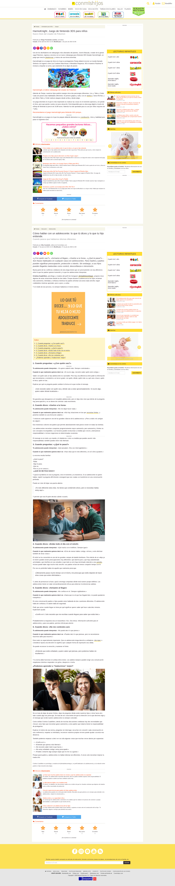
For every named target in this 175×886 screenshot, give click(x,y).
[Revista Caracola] (135, 63)
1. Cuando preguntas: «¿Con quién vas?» (50, 343)
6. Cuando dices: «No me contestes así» (50, 355)
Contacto (95, 871)
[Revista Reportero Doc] (135, 74)
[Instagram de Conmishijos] (34, 48)
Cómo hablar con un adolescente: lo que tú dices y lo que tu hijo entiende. (64, 148)
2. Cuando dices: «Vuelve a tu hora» (48, 346)
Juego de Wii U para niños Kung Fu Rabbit (55, 179)
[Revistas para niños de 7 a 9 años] (89, 14)
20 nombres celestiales (124, 157)
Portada (37, 26)
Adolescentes (52, 229)
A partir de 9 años (114, 73)
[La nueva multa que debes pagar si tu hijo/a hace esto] (111, 323)
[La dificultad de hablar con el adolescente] (37, 785)
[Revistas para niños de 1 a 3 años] (60, 14)
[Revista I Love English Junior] (135, 79)
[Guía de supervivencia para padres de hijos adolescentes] (37, 793)
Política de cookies (105, 871)
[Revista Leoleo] (135, 68)
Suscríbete (137, 171)
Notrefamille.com (66, 873)
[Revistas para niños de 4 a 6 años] (74, 14)
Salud (120, 9)
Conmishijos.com (118, 873)
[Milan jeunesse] (94, 878)
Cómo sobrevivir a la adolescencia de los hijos (56, 806)
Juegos (57, 26)
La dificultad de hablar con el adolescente (55, 782)
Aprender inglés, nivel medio (113, 85)
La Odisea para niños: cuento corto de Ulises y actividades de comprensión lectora (129, 115)
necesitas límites (92, 412)
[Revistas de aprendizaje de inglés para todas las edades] (118, 14)
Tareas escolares (107, 9)
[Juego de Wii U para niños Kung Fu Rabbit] (37, 181)
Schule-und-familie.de (106, 873)
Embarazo (52, 9)
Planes (128, 9)
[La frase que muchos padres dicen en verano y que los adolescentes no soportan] (37, 777)
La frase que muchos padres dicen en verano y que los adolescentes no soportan (67, 775)
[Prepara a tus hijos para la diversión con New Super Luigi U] (37, 158)
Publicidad (64, 871)
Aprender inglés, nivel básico (113, 79)
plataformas (49, 57)
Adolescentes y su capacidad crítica (53, 798)
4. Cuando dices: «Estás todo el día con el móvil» (53, 350)
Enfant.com (76, 873)
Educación (93, 9)
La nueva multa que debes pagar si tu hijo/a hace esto (129, 322)
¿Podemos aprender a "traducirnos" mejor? (51, 357)
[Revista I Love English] (135, 85)
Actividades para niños (47, 26)
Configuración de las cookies (121, 871)
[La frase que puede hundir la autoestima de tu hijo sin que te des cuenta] (111, 305)
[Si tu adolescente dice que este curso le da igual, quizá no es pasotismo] (111, 300)
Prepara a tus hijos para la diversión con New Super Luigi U (60, 156)
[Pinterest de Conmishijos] (38, 48)
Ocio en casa (80, 9)
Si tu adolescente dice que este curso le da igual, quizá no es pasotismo (128, 299)
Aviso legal (56, 871)
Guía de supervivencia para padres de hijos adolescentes (60, 790)
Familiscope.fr (84, 873)
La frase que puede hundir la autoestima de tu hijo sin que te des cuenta (129, 304)
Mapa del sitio (87, 871)
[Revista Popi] (135, 57)
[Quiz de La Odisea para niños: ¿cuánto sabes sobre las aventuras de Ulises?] (111, 111)
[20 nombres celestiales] (124, 145)
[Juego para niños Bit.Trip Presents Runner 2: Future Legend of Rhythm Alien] (37, 174)
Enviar (127, 862)
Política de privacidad (75, 871)
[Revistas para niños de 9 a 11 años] (103, 14)
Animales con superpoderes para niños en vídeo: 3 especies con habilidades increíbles (129, 121)
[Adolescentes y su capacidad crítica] (37, 800)
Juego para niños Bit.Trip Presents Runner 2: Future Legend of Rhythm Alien (65, 171)
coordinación (84, 117)
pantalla (99, 562)
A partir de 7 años (114, 68)
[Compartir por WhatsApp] (51, 48)
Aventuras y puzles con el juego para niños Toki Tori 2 (59, 187)
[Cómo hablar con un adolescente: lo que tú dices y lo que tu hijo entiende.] (37, 150)
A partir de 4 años (114, 62)
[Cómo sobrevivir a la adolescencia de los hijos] (37, 808)
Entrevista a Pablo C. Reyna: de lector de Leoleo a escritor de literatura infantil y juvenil (128, 104)
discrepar (97, 640)
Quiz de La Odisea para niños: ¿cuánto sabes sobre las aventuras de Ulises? (127, 110)
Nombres (62, 9)
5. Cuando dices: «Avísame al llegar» (49, 353)
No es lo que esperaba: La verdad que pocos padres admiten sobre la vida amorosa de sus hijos (127, 316)
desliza (89, 96)
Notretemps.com (94, 873)
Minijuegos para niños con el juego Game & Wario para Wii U (61, 163)
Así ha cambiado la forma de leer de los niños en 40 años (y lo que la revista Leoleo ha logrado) (128, 97)
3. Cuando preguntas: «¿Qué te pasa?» (49, 348)
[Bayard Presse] (85, 878)
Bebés (70, 9)
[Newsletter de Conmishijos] (48, 48)
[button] (110, 146)
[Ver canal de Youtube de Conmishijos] (44, 48)
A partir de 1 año (113, 57)
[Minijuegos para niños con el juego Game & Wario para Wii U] (37, 166)
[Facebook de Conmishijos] (41, 48)
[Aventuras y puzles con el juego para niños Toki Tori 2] (37, 189)
